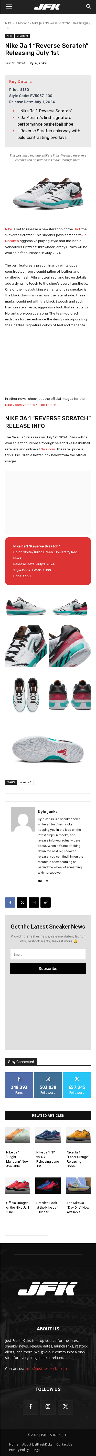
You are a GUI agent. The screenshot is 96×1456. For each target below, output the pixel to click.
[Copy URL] (45, 902)
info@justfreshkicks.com (46, 1368)
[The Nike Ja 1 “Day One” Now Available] (78, 1185)
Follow (48, 1074)
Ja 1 (77, 229)
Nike (8, 23)
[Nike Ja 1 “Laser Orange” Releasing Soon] (78, 1135)
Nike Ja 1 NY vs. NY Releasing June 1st (47, 1159)
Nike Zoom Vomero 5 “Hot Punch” (31, 405)
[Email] (34, 902)
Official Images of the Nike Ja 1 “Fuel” (17, 1207)
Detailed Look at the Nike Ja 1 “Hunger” (47, 1207)
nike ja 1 (25, 782)
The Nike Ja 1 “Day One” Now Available (78, 1207)
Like (19, 1074)
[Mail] (40, 880)
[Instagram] (48, 1407)
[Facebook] (10, 902)
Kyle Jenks (38, 63)
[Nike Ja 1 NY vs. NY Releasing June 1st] (47, 1135)
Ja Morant (22, 23)
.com (51, 449)
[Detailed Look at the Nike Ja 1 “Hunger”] (47, 1185)
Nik (43, 449)
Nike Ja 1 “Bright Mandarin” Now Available (17, 1159)
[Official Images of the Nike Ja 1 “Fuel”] (17, 1185)
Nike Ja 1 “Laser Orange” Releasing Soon (78, 1159)
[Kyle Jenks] (23, 845)
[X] (47, 880)
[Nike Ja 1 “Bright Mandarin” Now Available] (17, 1135)
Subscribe (48, 968)
